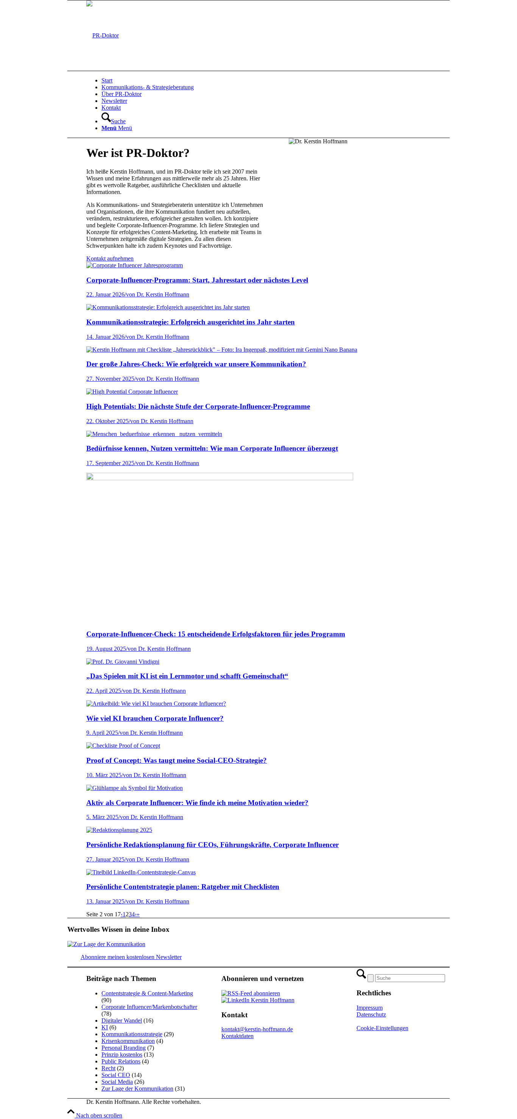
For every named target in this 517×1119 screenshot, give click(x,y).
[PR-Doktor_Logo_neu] (102, 35)
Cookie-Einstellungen (382, 1028)
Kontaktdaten (237, 1036)
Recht (108, 1068)
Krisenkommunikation (128, 1041)
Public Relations (120, 1061)
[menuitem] (285, 80)
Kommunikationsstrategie (131, 1034)
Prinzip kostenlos (121, 1054)
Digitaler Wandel (121, 1020)
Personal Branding (123, 1048)
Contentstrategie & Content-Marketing (147, 993)
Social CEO (115, 1075)
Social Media (117, 1082)
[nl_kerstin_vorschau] (106, 944)
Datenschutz (371, 1014)
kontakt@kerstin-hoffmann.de (257, 1029)
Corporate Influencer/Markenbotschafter (149, 1007)
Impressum (370, 1007)
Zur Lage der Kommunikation (137, 1088)
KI (104, 1027)
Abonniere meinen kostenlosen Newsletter (131, 957)
